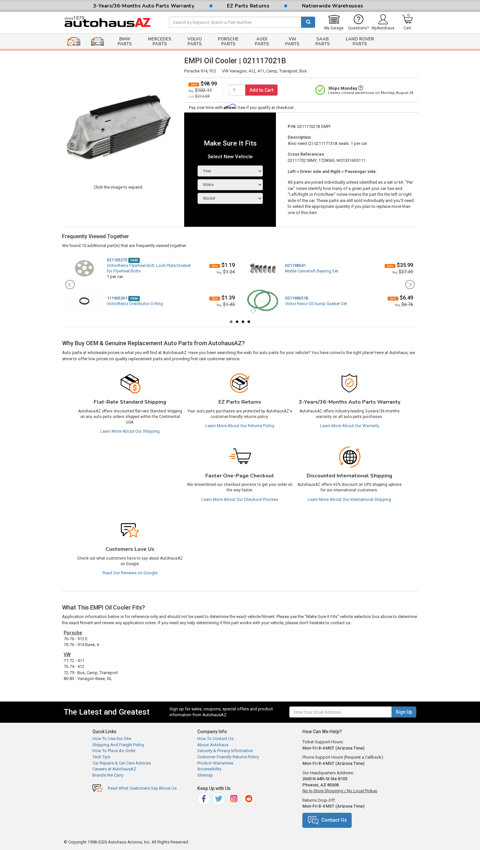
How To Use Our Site (111, 738)
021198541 (295, 265)
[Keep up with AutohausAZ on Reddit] (249, 798)
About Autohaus (212, 744)
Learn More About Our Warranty (349, 425)
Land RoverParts (360, 41)
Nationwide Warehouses (332, 6)
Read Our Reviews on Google (130, 572)
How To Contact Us (215, 738)
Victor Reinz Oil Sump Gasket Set (316, 303)
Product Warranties (215, 763)
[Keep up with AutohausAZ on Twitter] (219, 798)
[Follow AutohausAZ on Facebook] (204, 798)
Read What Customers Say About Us (142, 788)
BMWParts (125, 41)
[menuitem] (334, 22)
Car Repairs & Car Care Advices (121, 763)
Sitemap (205, 775)
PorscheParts (228, 41)
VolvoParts (194, 41)
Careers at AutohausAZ (114, 768)
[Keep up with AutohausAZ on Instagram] (234, 798)
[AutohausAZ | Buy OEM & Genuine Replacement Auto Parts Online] (111, 22)
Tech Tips (101, 756)
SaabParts (322, 41)
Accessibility (209, 768)
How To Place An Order (114, 750)
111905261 (117, 298)
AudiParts (262, 41)
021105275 (117, 259)
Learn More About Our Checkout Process (239, 499)
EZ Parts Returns (248, 6)
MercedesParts (159, 41)
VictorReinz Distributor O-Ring (135, 303)
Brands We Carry (107, 775)
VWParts (292, 41)
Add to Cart (261, 90)
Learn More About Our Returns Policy (239, 425)
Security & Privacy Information (225, 750)
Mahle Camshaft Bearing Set (311, 271)
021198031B (296, 298)
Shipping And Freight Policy (118, 744)
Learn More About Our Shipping (130, 431)
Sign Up (404, 712)
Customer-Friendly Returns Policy (228, 756)
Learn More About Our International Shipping (349, 499)
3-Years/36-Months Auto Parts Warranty (143, 6)
